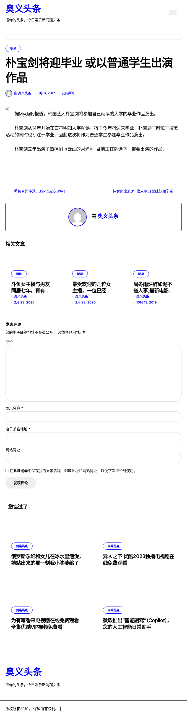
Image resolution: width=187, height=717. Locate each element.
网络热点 (22, 546)
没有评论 (68, 93)
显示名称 (14, 408)
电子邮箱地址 (17, 429)
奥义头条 (23, 8)
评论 (9, 341)
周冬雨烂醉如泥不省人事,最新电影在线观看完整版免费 (153, 290)
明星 (13, 48)
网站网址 (12, 450)
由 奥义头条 (22, 93)
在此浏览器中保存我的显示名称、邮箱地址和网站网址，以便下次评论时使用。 (73, 470)
